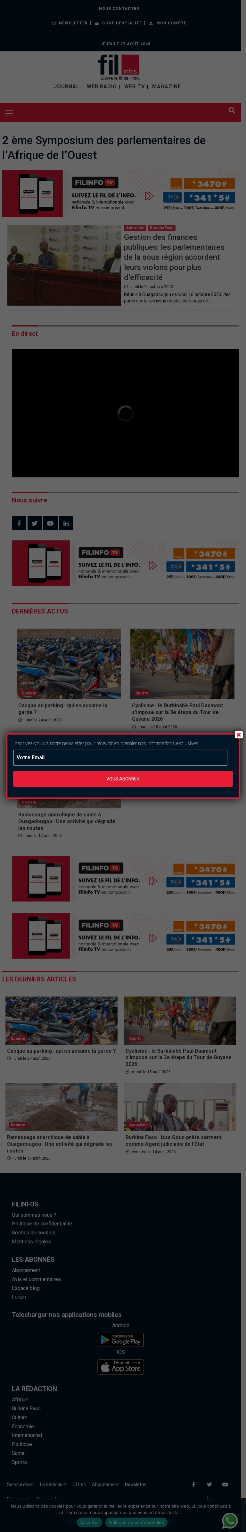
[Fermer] (238, 734)
